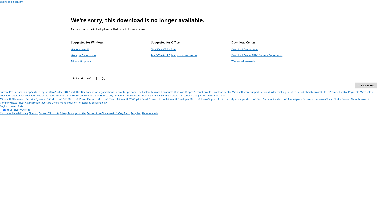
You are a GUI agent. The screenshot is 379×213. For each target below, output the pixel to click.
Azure (162, 99)
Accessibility (84, 102)
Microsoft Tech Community (261, 99)
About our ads (150, 113)
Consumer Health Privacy (14, 113)
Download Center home (244, 49)
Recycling (136, 113)
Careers (346, 99)
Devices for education (24, 95)
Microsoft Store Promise (325, 92)
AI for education (216, 95)
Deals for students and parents (189, 95)
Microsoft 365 (59, 99)
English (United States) (12, 106)
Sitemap (33, 113)
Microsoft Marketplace (289, 99)
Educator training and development (151, 95)
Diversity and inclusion (64, 102)
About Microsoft (360, 99)
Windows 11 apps (183, 92)
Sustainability (99, 102)
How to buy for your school (115, 95)
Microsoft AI (7, 99)
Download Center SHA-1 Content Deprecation (256, 55)
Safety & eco (123, 113)
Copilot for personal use (128, 92)
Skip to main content (11, 1)
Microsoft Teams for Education (54, 95)
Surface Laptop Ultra (43, 92)
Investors (46, 102)
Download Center (221, 92)
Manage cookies (77, 113)
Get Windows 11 (80, 49)
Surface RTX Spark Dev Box (70, 92)
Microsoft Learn (199, 99)
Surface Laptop (22, 92)
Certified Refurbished (299, 92)
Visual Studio (333, 99)
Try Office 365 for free (163, 49)
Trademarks (109, 113)
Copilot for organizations (100, 92)
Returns (264, 92)
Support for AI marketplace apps (226, 99)
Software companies (314, 99)
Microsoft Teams (107, 99)
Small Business (150, 99)
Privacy (64, 113)
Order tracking (277, 92)
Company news (8, 102)
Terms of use (94, 113)
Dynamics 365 (43, 99)
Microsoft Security (24, 99)
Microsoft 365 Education (85, 95)
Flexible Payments (349, 92)
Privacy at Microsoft (29, 102)
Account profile (202, 92)
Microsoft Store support (245, 92)
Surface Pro (6, 92)
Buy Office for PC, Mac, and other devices (174, 55)
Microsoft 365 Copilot (129, 99)
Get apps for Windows (83, 55)
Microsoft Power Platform (82, 99)
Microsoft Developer (177, 99)
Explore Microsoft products (157, 92)
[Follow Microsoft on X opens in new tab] (103, 78)
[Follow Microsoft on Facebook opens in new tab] (96, 78)
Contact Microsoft (49, 113)
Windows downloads (243, 61)
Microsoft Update (81, 61)
